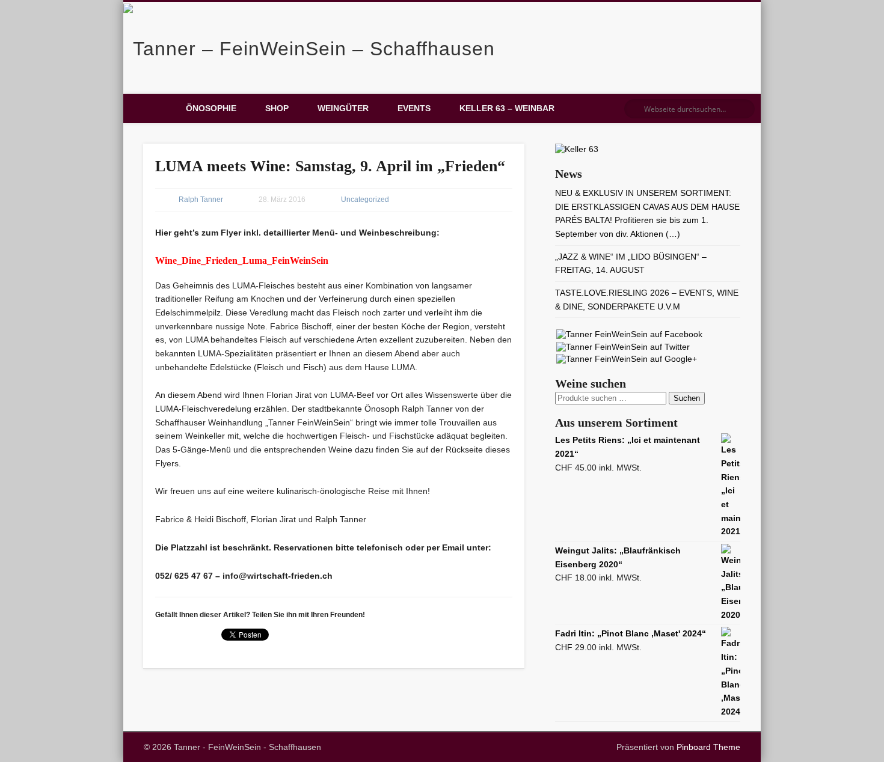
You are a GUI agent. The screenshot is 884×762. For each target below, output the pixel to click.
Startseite (153, 109)
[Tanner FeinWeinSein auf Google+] (626, 359)
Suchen (687, 398)
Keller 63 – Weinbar (506, 108)
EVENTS (414, 108)
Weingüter (343, 108)
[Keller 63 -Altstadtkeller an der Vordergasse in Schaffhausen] (576, 149)
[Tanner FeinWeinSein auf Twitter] (623, 347)
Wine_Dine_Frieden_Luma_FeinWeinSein (241, 260)
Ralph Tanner (201, 199)
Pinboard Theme (708, 747)
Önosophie (211, 108)
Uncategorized (365, 199)
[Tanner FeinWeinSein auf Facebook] (629, 334)
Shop (277, 108)
